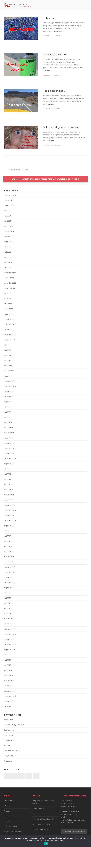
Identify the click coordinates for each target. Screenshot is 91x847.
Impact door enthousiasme (42, 824)
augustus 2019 (9, 464)
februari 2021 (9, 371)
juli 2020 (7, 407)
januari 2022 (8, 314)
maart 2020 (8, 427)
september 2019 (10, 458)
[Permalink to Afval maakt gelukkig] (21, 64)
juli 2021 (7, 345)
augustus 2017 (9, 588)
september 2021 (10, 335)
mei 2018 (7, 541)
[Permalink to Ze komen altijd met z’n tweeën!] (21, 137)
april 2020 (8, 422)
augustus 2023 (9, 242)
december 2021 (9, 319)
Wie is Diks (8, 806)
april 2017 (8, 608)
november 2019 (10, 448)
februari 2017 (9, 619)
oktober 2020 (9, 391)
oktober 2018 (9, 515)
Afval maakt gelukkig (55, 54)
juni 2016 (7, 660)
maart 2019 (8, 489)
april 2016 (8, 670)
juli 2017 (7, 593)
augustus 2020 (9, 402)
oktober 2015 (9, 701)
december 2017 (9, 567)
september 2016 (10, 644)
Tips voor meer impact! (40, 829)
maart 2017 (8, 613)
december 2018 (9, 505)
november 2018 (10, 510)
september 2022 (10, 283)
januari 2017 (8, 624)
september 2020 (10, 397)
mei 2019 (7, 479)
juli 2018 (7, 531)
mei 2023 (7, 257)
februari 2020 (9, 433)
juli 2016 (7, 655)
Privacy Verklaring (11, 826)
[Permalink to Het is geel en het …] (21, 100)
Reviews (7, 811)
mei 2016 (7, 665)
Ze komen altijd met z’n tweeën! (61, 127)
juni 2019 (7, 474)
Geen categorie (9, 730)
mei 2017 (7, 603)
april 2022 (8, 304)
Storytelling (8, 756)
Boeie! (34, 814)
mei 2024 (7, 221)
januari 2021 (8, 376)
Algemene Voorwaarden (13, 832)
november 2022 (10, 273)
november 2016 (10, 634)
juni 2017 (7, 598)
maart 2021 (8, 366)
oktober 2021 (9, 329)
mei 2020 (7, 417)
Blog (6, 816)
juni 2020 (7, 412)
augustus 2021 (9, 340)
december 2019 (9, 443)
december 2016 (9, 629)
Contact (7, 821)
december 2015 (9, 691)
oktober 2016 (9, 639)
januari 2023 (8, 267)
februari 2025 (9, 200)
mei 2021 (7, 355)
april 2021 (8, 360)
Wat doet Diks (9, 801)
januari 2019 (8, 500)
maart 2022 (8, 309)
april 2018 (8, 546)
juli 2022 (7, 293)
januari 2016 (8, 686)
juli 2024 (7, 211)
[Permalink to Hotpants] (21, 28)
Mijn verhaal (56, 36)
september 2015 (10, 706)
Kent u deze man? (38, 809)
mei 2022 (7, 298)
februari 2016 (9, 681)
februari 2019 (9, 495)
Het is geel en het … (54, 90)
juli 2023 (7, 247)
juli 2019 (7, 469)
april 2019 (8, 484)
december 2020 (9, 381)
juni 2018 (7, 536)
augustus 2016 (9, 650)
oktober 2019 (9, 453)
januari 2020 (8, 438)
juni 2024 (7, 216)
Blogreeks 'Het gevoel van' (14, 725)
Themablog (8, 761)
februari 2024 (9, 231)
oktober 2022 (9, 278)
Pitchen (7, 745)
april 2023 (8, 262)
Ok (46, 844)
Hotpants (48, 18)
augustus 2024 (9, 205)
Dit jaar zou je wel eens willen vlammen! (43, 802)
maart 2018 (8, 551)
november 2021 (10, 324)
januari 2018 (8, 562)
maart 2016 (8, 675)
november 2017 (10, 572)
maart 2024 (8, 226)
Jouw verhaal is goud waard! (42, 819)
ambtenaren (8, 720)
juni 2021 (7, 350)
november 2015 (10, 696)
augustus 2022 (9, 288)
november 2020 (10, 386)
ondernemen (8, 740)
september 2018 (10, 520)
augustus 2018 (9, 526)
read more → (59, 31)
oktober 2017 (9, 577)
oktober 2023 (9, 236)
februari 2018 (9, 557)
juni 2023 (7, 252)
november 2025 (10, 195)
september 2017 (10, 582)
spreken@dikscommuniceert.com (73, 820)
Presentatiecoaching (11, 751)
